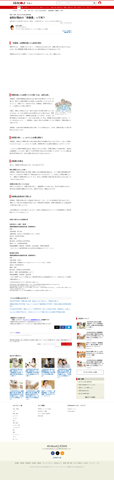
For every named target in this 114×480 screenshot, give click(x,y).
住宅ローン (27, 7)
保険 (22, 7)
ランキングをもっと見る (90, 372)
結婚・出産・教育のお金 (56, 7)
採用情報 (22, 463)
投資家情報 (27, 463)
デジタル (15, 418)
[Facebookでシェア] (63, 327)
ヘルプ (97, 463)
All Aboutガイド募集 (42, 411)
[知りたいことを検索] (94, 3)
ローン (83, 7)
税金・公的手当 (77, 7)
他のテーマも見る (90, 397)
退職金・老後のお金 (68, 7)
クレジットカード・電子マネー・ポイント (40, 7)
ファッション (16, 434)
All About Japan (71, 411)
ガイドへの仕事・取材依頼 (44, 413)
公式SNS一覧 (57, 457)
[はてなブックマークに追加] (69, 327)
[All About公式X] (57, 453)
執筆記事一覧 (67, 32)
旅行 (14, 429)
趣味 (14, 432)
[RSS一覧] (62, 453)
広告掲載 (34, 463)
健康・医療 (15, 413)
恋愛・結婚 (15, 422)
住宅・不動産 (16, 409)
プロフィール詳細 (66, 30)
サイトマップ (92, 463)
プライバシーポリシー (47, 463)
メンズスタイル (16, 427)
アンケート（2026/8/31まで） (32, 319)
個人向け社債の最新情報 (40, 10)
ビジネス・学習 (16, 425)
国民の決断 (40, 416)
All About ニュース (72, 409)
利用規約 (39, 463)
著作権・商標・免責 (67, 463)
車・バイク (15, 439)
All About (15, 10)
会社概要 (17, 463)
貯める (15, 7)
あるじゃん (89, 7)
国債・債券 (30, 10)
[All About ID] (99, 3)
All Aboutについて (58, 463)
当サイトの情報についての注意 (81, 463)
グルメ (14, 436)
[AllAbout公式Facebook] (53, 453)
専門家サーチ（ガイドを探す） (45, 409)
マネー (29, 3)
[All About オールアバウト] (19, 3)
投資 (19, 7)
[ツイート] (57, 327)
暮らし (14, 420)
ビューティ (15, 416)
